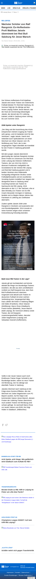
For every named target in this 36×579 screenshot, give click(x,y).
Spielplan (16, 8)
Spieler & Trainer (29, 8)
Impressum (10, 572)
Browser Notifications (25, 575)
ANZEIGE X (31, 578)
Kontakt (17, 572)
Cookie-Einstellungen (10, 575)
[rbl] (5, 567)
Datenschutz (25, 572)
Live (8, 8)
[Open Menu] (2, 3)
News (3, 8)
